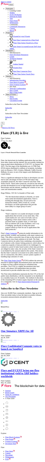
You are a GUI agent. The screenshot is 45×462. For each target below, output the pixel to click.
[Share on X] (4, 145)
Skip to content (6, 2)
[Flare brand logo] (4, 5)
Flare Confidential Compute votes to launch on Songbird (21, 347)
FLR (7, 459)
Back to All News (8, 128)
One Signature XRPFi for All (17, 331)
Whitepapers (9, 457)
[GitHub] (7, 404)
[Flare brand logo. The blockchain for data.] (22, 387)
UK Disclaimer (10, 396)
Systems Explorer (11, 441)
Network (8, 76)
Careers (7, 453)
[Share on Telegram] (9, 147)
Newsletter (9, 455)
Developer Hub (10, 444)
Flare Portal (9, 439)
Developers (9, 50)
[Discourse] (7, 430)
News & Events (11, 94)
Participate (9, 9)
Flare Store (9, 451)
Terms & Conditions (12, 394)
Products (9, 33)
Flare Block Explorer (12, 437)
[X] (7, 418)
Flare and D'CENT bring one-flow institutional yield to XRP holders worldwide (20, 373)
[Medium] (7, 422)
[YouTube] (7, 407)
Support (8, 391)
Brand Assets (9, 393)
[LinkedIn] (7, 411)
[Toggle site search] (3, 123)
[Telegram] (7, 426)
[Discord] (7, 415)
